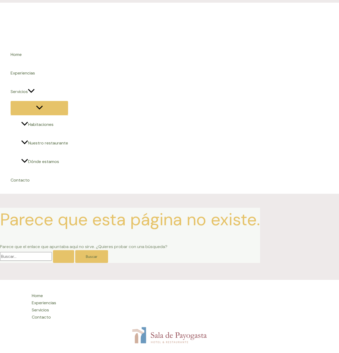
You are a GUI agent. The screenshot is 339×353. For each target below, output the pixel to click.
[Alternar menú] (39, 108)
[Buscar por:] (37, 256)
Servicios (19, 91)
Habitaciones (40, 124)
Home (16, 54)
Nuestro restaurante (48, 143)
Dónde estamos (43, 161)
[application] (31, 91)
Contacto (20, 180)
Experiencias (23, 73)
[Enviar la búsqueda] (63, 256)
